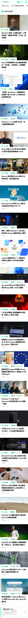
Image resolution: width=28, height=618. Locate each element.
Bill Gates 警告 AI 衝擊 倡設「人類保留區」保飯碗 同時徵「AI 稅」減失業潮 (14, 35)
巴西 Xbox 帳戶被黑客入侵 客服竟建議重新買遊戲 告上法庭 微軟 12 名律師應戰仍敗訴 (13, 487)
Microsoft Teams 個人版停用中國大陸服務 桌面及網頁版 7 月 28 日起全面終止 (14, 458)
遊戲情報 (13, 59)
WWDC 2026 (5, 6)
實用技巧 (11, 89)
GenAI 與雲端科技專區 (17, 6)
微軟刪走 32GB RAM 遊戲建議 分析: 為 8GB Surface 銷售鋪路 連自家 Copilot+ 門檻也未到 (13, 342)
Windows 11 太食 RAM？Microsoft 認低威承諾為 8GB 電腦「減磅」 (14, 401)
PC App (18, 452)
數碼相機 (12, 512)
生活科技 (13, 566)
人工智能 (6, 30)
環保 (17, 566)
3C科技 (5, 512)
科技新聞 (13, 255)
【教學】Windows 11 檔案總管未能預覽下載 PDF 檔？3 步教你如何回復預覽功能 (13, 94)
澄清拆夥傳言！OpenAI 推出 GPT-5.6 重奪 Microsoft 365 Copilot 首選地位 (14, 599)
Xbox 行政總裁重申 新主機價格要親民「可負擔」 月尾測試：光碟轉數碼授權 (14, 65)
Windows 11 (19, 282)
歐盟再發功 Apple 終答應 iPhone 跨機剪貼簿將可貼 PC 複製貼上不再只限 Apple (14, 371)
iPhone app (19, 366)
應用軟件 (6, 118)
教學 (5, 89)
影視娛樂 (13, 539)
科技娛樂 (6, 59)
